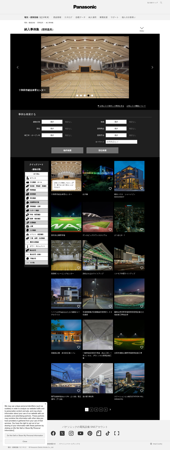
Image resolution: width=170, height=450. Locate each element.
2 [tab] (81, 96)
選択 (52, 122)
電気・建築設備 (29, 23)
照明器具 (40, 23)
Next (152, 67)
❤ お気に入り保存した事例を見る (111, 106)
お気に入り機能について (136, 106)
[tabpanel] (85, 67)
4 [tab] (88, 96)
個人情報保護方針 (50, 444)
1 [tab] (77, 96)
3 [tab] (85, 96)
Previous (17, 67)
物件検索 (67, 150)
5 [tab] (92, 96)
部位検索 (103, 150)
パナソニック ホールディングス (69, 444)
